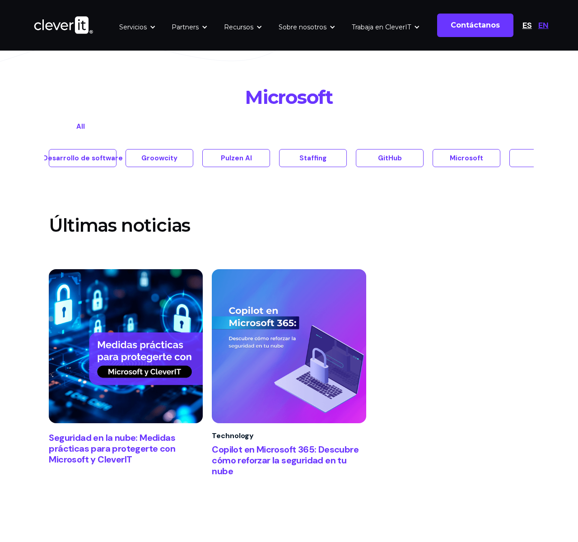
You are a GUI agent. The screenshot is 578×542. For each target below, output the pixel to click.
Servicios (133, 27)
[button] (137, 27)
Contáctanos (475, 25)
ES (527, 25)
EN (543, 25)
